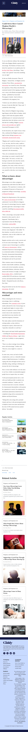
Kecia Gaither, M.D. (7, 274)
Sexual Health (6, 673)
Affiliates (5, 668)
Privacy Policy (18, 666)
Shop (4, 683)
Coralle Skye (8, 595)
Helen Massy (8, 492)
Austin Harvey (8, 561)
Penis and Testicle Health (5, 419)
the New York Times (7, 70)
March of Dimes (13, 336)
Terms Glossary (6, 665)
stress (10, 472)
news (14, 472)
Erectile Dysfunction (5, 427)
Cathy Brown (8, 527)
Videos (4, 682)
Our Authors (6, 667)
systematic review (16, 303)
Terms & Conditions (19, 664)
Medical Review (6, 663)
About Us (5, 661)
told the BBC (12, 224)
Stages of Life (5, 21)
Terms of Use (17, 674)
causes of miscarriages (10, 199)
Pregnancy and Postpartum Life (17, 21)
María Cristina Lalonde (9, 55)
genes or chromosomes (11, 247)
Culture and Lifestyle (8, 680)
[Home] (14, 3)
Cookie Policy (18, 668)
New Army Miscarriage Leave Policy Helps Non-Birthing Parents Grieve (12, 488)
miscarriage (4, 472)
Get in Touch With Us (20, 663)
